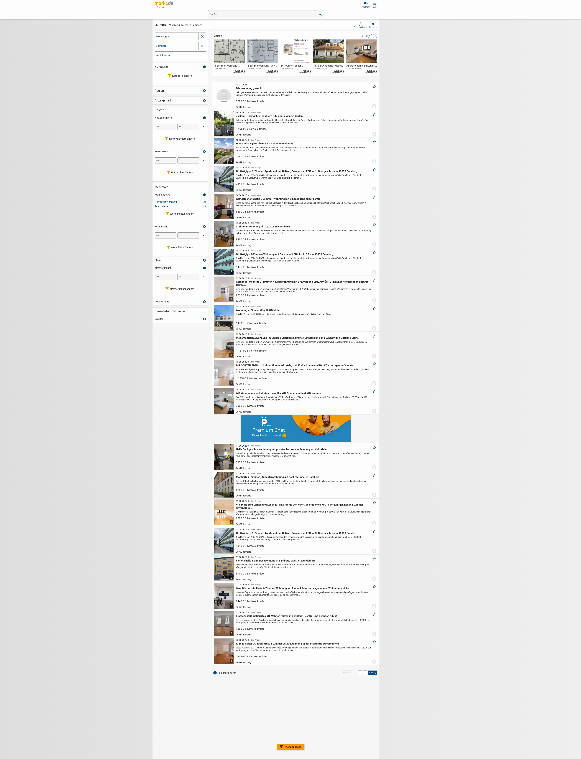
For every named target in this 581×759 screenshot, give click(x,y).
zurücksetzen (163, 55)
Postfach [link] (366, 7)
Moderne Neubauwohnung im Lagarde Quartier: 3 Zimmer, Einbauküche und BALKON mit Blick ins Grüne (297, 337)
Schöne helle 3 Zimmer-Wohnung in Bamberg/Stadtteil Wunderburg (275, 560)
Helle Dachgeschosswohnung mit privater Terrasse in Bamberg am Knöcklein (281, 449)
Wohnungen (162, 36)
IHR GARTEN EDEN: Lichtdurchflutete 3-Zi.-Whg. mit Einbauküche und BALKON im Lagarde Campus (294, 365)
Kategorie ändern (182, 75)
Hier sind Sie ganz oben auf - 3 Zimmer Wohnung (265, 143)
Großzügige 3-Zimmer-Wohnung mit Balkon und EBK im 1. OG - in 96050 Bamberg (284, 254)
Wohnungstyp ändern (182, 213)
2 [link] (360, 672)
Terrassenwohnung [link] (180, 201)
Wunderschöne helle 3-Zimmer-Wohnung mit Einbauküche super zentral (278, 198)
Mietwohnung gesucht (249, 88)
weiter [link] (372, 672)
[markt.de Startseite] (164, 3)
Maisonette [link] (180, 206)
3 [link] (365, 672)
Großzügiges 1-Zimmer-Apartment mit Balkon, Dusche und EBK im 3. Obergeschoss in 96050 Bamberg (296, 533)
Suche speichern (360, 27)
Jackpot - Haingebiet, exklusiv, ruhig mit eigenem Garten (269, 116)
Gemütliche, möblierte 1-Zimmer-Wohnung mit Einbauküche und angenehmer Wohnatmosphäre (292, 588)
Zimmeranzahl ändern (182, 288)
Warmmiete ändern (182, 172)
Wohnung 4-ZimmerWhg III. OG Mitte (258, 310)
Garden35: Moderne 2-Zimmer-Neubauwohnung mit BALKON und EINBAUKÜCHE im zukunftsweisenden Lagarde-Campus (302, 283)
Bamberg (161, 45)
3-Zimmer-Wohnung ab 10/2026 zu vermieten (263, 226)
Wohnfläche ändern (182, 247)
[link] (229, 57)
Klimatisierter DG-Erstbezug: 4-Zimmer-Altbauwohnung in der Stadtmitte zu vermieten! (287, 643)
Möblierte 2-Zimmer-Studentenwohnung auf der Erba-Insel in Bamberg (277, 476)
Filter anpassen (293, 746)
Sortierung (373, 27)
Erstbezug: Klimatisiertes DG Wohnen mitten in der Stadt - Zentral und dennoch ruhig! (286, 615)
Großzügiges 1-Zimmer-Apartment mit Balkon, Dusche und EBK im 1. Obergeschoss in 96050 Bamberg (296, 171)
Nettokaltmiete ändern (182, 138)
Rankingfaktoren (227, 672)
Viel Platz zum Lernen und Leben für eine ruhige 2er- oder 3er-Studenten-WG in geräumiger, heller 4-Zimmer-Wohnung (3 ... (300, 506)
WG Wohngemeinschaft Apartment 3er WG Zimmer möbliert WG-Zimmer (278, 393)
